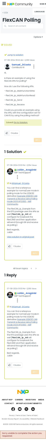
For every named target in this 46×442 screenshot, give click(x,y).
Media (41, 399)
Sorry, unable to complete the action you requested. (22, 434)
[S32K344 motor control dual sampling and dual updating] (31, 268)
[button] (34, 66)
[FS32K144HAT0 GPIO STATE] (36, 268)
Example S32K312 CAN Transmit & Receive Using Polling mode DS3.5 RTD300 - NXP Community (22, 200)
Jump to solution (15, 55)
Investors (31, 399)
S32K (6, 12)
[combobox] (23, 26)
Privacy (11, 415)
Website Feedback (37, 419)
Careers (19, 399)
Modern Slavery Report (10, 419)
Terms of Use (20, 415)
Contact (9, 403)
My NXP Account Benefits (29, 403)
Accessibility (24, 419)
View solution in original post (20, 236)
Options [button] (37, 37)
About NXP (7, 399)
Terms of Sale (32, 415)
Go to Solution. (21, 122)
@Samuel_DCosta (20, 183)
